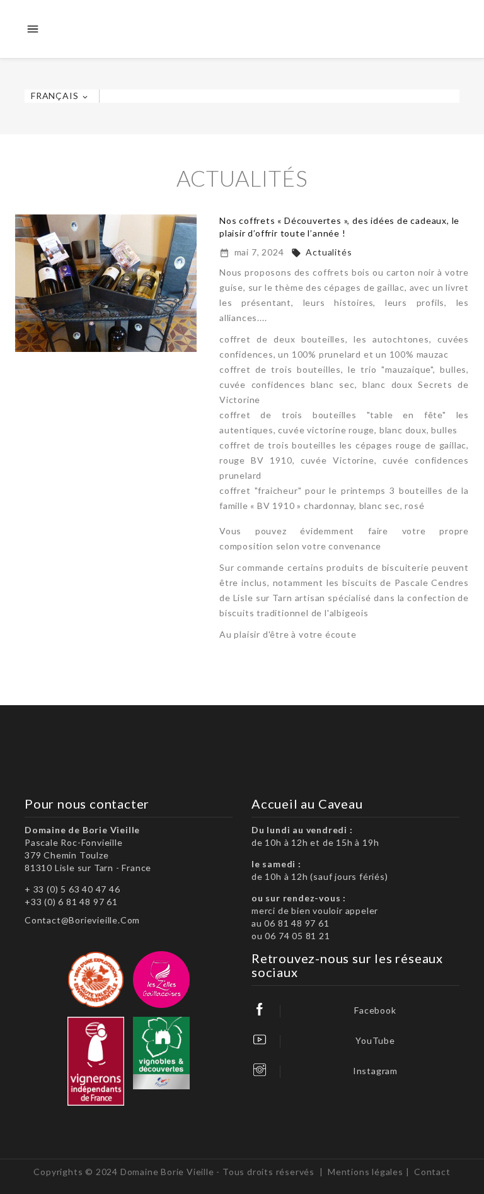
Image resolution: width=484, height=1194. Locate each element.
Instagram (375, 1070)
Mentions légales (365, 1171)
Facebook (375, 1010)
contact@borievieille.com (82, 920)
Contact (432, 1171)
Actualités (321, 252)
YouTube (375, 1040)
